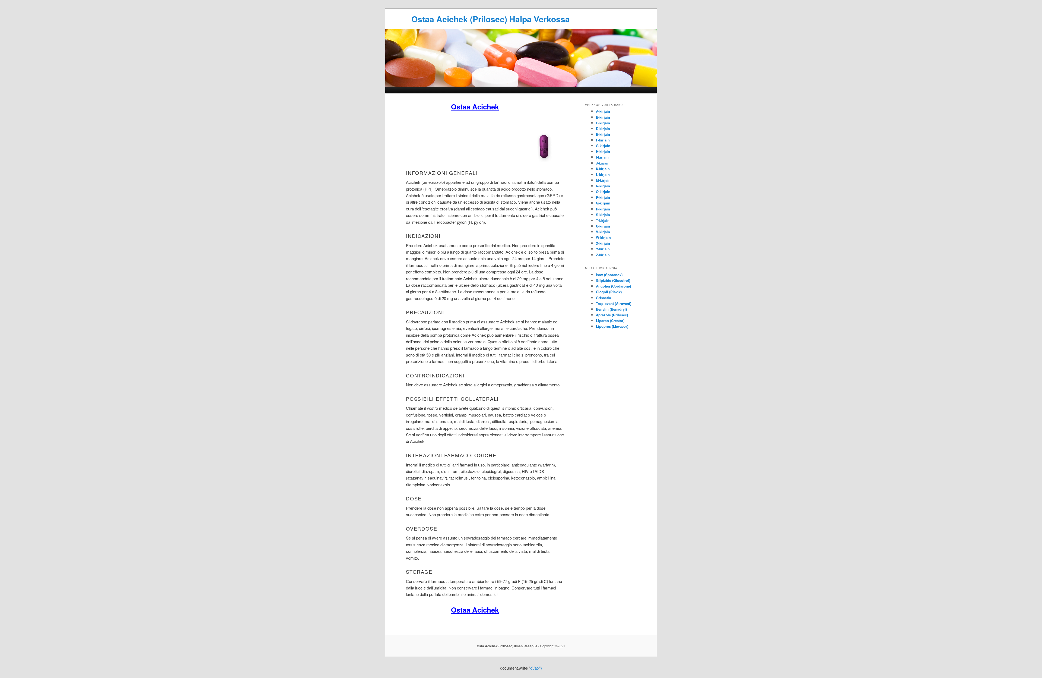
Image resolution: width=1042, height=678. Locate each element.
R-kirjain (603, 209)
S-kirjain (603, 214)
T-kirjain (602, 220)
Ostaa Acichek (475, 107)
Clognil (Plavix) (609, 291)
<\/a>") (536, 668)
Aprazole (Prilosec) (612, 314)
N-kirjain (603, 185)
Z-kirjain (603, 254)
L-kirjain (603, 174)
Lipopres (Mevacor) (612, 326)
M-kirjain (603, 180)
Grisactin (603, 297)
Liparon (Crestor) (610, 320)
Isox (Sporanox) (609, 274)
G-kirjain (603, 145)
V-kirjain (603, 231)
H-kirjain (603, 151)
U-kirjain (603, 226)
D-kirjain (603, 128)
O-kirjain (603, 191)
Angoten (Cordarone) (613, 286)
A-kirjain (603, 111)
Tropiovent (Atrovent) (613, 303)
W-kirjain (603, 237)
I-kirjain (602, 157)
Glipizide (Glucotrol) (613, 280)
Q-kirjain (603, 203)
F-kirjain (603, 140)
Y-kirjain (603, 248)
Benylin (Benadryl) (611, 309)
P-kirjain (603, 197)
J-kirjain (602, 163)
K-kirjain (603, 168)
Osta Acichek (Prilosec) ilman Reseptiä (507, 646)
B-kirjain (603, 117)
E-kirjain (603, 134)
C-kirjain (603, 122)
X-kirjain (603, 243)
